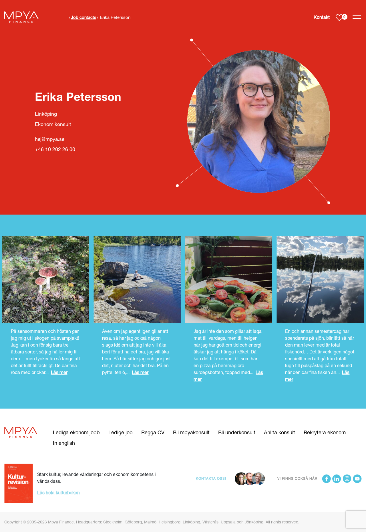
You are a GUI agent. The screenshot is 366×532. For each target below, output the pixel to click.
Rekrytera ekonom (325, 432)
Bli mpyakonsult (191, 432)
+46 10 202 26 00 (55, 149)
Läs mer (59, 372)
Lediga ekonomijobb (76, 432)
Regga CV (152, 432)
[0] (339, 17)
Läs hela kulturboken (58, 492)
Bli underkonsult (236, 432)
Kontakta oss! (211, 478)
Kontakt (322, 17)
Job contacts (83, 17)
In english (64, 443)
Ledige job (120, 432)
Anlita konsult (279, 432)
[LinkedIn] (336, 478)
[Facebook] (326, 478)
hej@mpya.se (49, 139)
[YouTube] (357, 478)
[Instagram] (347, 478)
